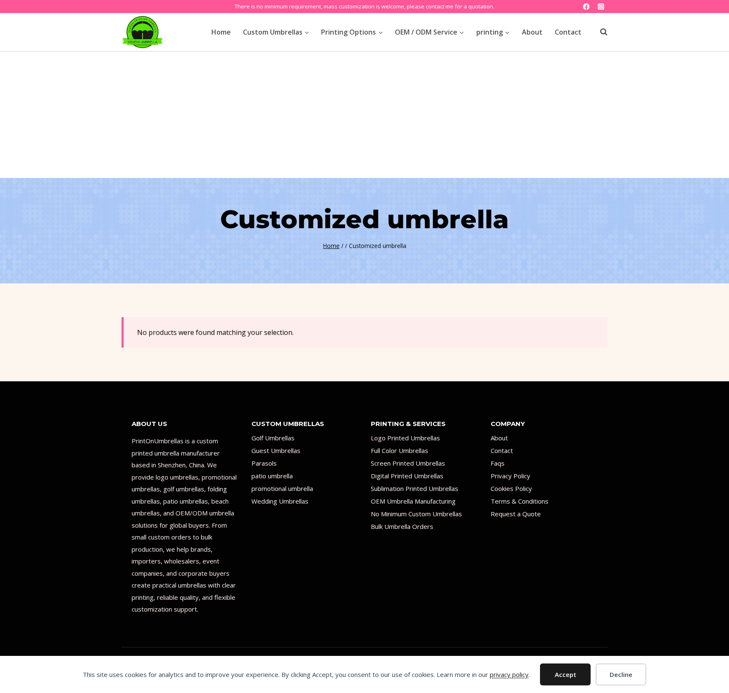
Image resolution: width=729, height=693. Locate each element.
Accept (565, 674)
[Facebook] (586, 6)
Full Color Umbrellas (399, 450)
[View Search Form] (599, 32)
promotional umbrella (282, 488)
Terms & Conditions (519, 501)
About (532, 32)
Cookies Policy (511, 488)
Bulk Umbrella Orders (402, 526)
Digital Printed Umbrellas (407, 476)
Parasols (264, 463)
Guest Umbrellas (275, 450)
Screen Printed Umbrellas (408, 463)
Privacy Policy (510, 476)
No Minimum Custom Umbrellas (416, 514)
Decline (621, 674)
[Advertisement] (364, 115)
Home (221, 32)
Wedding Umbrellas (279, 501)
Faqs (498, 463)
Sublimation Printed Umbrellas (414, 488)
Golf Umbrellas (272, 438)
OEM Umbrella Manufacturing (413, 501)
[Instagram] (601, 6)
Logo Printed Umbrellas (405, 438)
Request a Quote (516, 514)
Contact (568, 32)
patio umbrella (272, 476)
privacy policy (509, 674)
